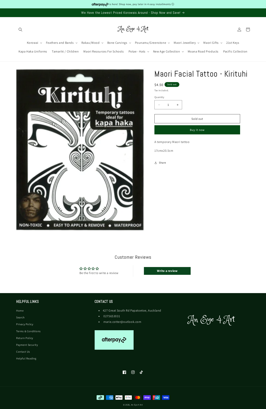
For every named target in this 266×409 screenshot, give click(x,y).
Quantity (159, 97)
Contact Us (23, 351)
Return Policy (24, 338)
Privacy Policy (24, 324)
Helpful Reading (26, 358)
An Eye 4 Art (137, 404)
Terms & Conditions (28, 331)
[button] (20, 29)
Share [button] (162, 163)
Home (20, 310)
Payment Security (27, 345)
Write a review (167, 271)
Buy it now (197, 130)
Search (20, 317)
